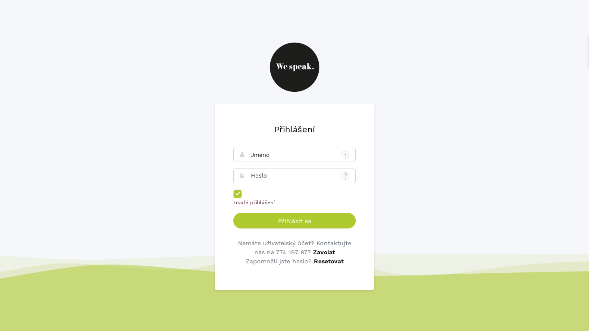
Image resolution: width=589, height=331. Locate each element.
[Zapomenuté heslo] (345, 176)
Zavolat (324, 252)
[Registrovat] (345, 155)
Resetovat (329, 261)
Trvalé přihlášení (254, 203)
